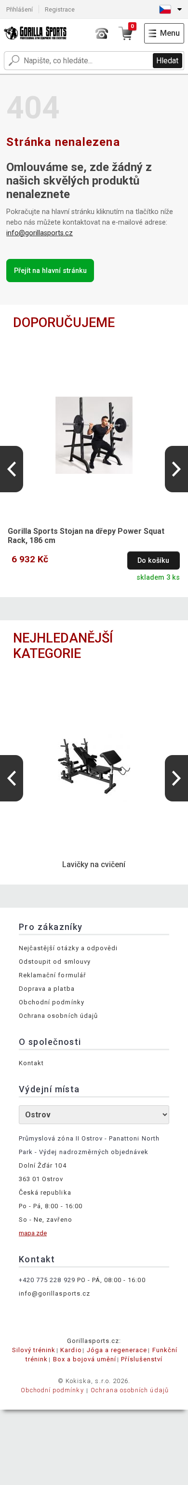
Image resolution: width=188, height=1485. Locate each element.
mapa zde (33, 1233)
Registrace (60, 9)
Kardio (70, 1350)
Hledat (167, 60)
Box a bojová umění (85, 1359)
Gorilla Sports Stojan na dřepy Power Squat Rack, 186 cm (86, 536)
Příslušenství (141, 1359)
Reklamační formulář (52, 975)
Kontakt (31, 1063)
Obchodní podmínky (51, 1002)
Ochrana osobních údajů (58, 1015)
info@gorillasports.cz (39, 233)
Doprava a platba (47, 988)
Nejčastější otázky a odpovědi (68, 948)
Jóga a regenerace (117, 1350)
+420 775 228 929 (47, 1280)
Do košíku (153, 561)
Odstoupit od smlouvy (55, 961)
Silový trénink (34, 1350)
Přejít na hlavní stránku (50, 271)
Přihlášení (19, 9)
